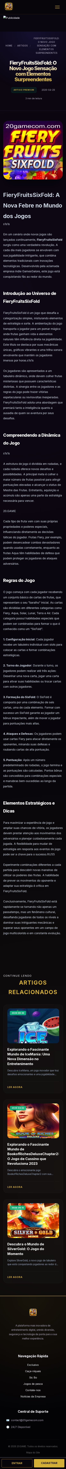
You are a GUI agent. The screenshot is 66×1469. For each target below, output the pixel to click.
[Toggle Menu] (57, 7)
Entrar (17, 1463)
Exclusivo (33, 1364)
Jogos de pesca (33, 1383)
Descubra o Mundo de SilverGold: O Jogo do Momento (25, 1249)
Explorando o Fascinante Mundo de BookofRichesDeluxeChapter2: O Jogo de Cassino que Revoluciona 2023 (33, 1154)
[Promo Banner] (33, 24)
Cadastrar (49, 1463)
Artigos (22, 45)
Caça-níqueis (33, 1371)
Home (9, 45)
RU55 (51, 854)
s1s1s (6, 224)
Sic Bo (33, 1377)
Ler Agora (15, 1087)
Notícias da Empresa (33, 1396)
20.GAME (9, 511)
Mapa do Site (33, 1452)
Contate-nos (33, 1390)
